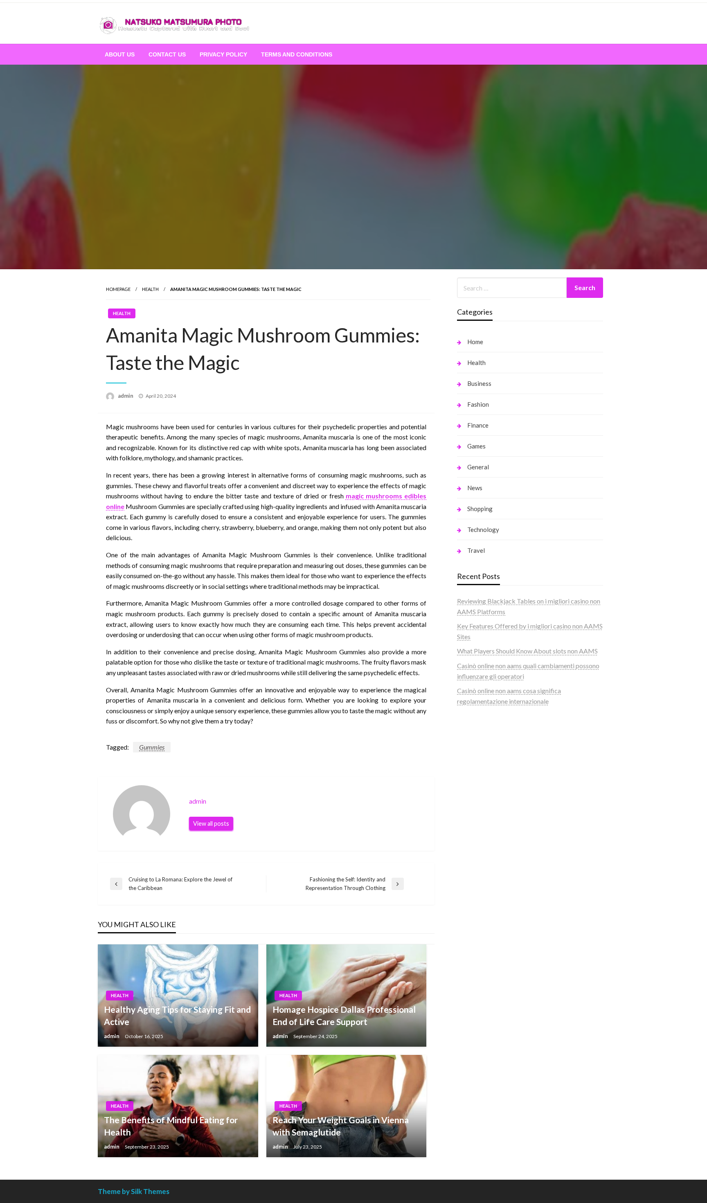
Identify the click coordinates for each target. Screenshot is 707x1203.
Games (476, 446)
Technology (483, 529)
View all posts (211, 823)
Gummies (151, 747)
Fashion (478, 404)
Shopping (480, 508)
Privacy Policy (223, 54)
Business (479, 383)
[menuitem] (120, 54)
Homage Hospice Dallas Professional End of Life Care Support (344, 1015)
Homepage (118, 289)
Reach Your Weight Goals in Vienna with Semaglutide (340, 1126)
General (478, 467)
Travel (476, 550)
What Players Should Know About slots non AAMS (527, 651)
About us (120, 54)
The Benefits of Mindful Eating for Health (171, 1126)
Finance (478, 425)
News (474, 487)
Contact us (167, 54)
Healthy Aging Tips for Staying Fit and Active (177, 1015)
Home (475, 341)
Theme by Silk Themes (133, 1191)
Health (150, 289)
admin (126, 395)
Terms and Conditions (296, 54)
